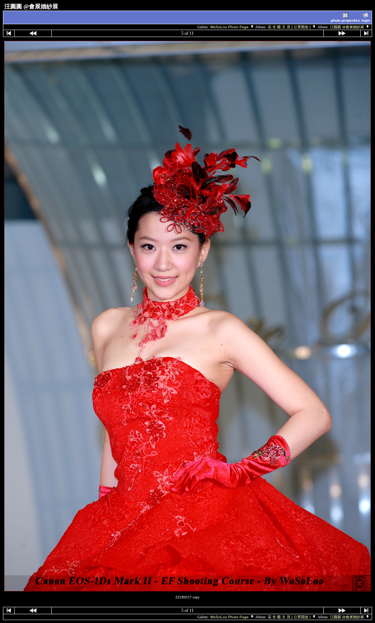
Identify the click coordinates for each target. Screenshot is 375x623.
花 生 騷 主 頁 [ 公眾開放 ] (290, 27)
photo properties (345, 20)
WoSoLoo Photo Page (230, 27)
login (365, 20)
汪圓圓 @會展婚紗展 (347, 27)
